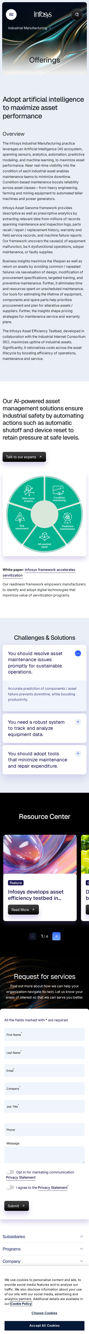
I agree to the (41, 1187)
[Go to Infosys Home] (43, 14)
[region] (44, 1300)
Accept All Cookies (44, 1326)
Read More (20, 909)
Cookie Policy (21, 1304)
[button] (32, 936)
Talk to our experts (21, 457)
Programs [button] (12, 1249)
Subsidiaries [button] (14, 1236)
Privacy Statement (20, 1177)
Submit (13, 1206)
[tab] (44, 662)
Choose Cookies (44, 1313)
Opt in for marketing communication (40, 1174)
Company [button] (11, 1261)
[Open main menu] (11, 14)
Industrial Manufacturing (27, 28)
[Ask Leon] (77, 14)
